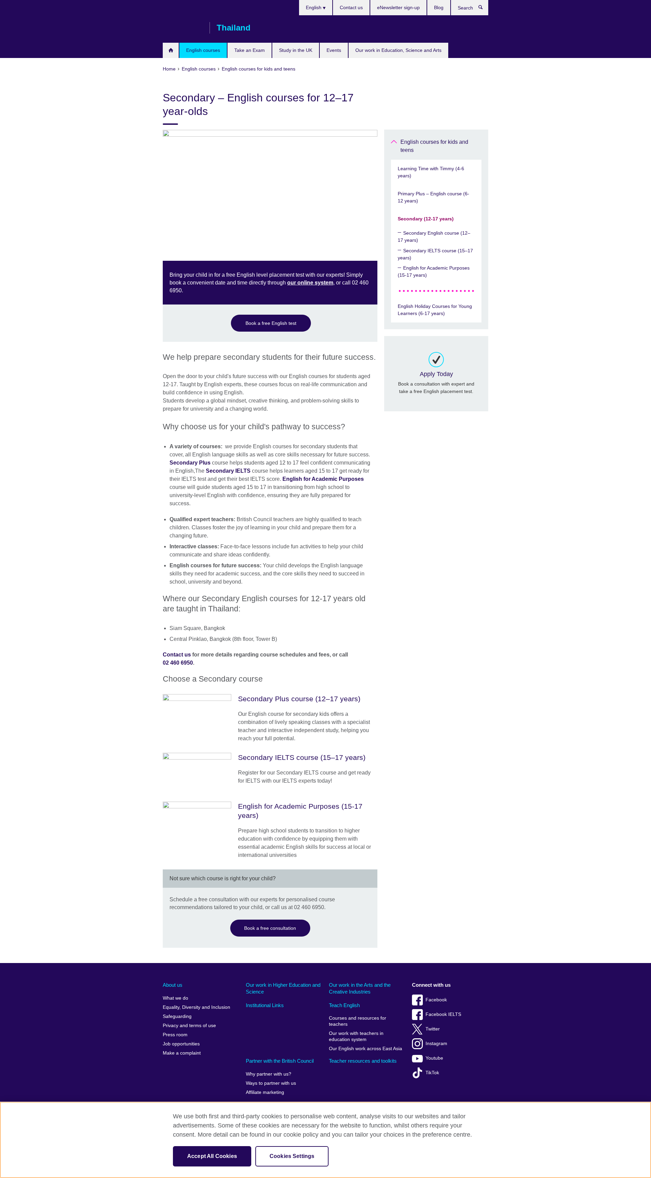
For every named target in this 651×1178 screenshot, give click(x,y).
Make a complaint (182, 1053)
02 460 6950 (178, 663)
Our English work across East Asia (365, 1048)
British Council (183, 28)
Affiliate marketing (265, 1092)
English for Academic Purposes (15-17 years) (434, 271)
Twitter (433, 1029)
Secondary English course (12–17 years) (434, 236)
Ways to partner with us (271, 1083)
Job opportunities (181, 1043)
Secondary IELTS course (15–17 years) (435, 254)
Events (334, 50)
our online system (310, 283)
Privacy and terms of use (189, 1025)
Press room (175, 1034)
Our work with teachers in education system (356, 1036)
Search (484, 8)
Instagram (436, 1043)
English (314, 7)
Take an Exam (249, 50)
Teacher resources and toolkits (363, 1061)
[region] (325, 1140)
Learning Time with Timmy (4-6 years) (431, 172)
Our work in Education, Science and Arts (398, 50)
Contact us (351, 7)
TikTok (432, 1072)
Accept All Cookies (212, 1156)
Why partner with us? (268, 1074)
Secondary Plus (190, 463)
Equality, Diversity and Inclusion (196, 1007)
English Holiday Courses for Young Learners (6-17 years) (435, 309)
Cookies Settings (292, 1156)
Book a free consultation (270, 928)
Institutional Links (265, 1005)
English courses (203, 50)
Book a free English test (270, 323)
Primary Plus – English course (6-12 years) (433, 197)
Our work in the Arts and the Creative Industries (360, 988)
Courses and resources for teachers (357, 1021)
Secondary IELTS (228, 471)
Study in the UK (295, 50)
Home (171, 50)
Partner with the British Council (280, 1061)
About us (172, 985)
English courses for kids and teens (434, 146)
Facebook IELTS (443, 1014)
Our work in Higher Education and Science (283, 988)
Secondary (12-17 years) (426, 218)
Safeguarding (177, 1016)
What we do (175, 998)
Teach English (344, 1005)
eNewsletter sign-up (398, 7)
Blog (438, 7)
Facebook (436, 999)
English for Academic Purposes (323, 479)
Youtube (434, 1058)
